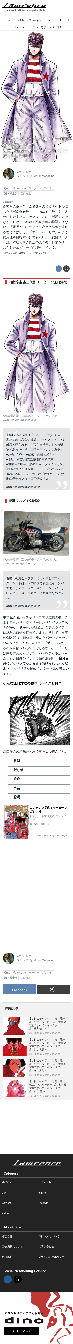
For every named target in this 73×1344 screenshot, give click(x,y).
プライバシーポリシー (51, 1256)
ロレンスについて (48, 1236)
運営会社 (7, 1236)
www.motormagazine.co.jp (20, 419)
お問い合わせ (46, 1246)
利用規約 (7, 1256)
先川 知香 (23, 175)
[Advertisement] (33, 867)
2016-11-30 (24, 172)
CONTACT (22, 1331)
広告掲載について (12, 1246)
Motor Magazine (43, 175)
